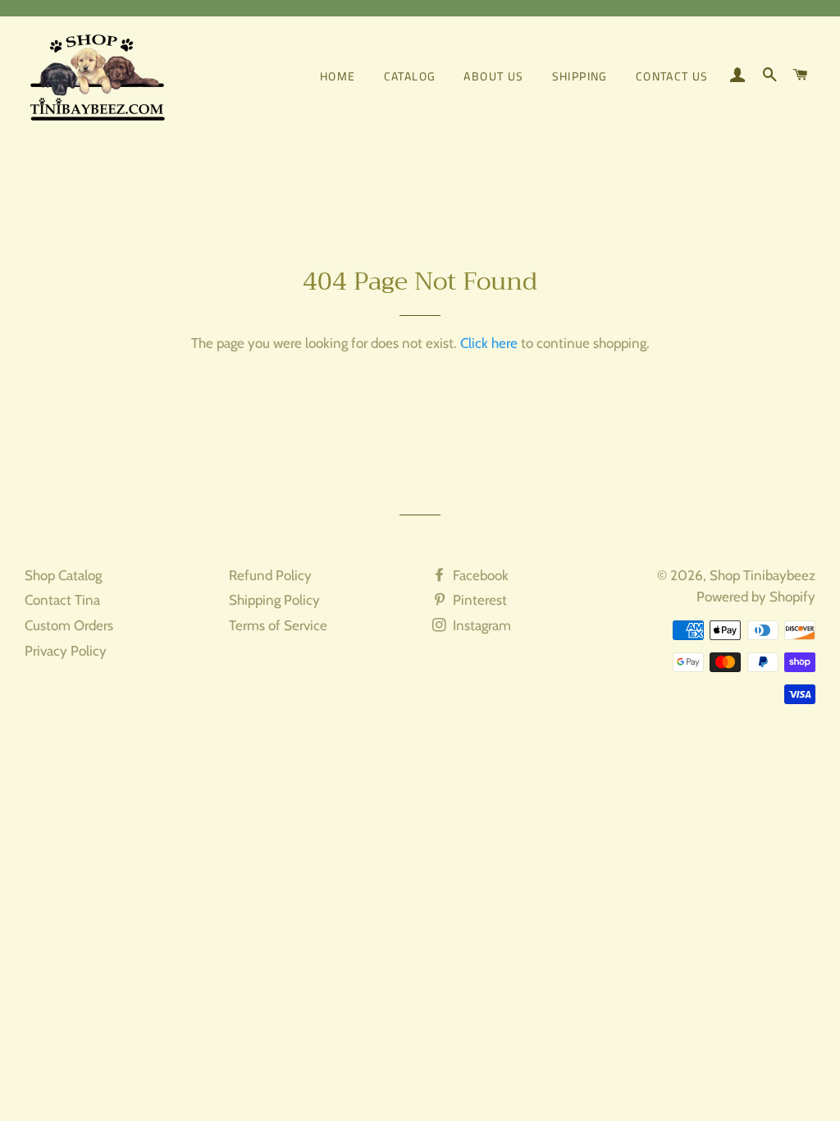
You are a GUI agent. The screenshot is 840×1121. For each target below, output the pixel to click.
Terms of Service (278, 625)
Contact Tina (62, 600)
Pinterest (478, 600)
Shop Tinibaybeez (762, 575)
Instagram (480, 625)
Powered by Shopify (755, 596)
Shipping (580, 76)
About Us (493, 76)
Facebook (479, 575)
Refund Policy (270, 575)
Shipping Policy (274, 600)
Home (338, 76)
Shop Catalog (63, 575)
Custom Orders (69, 625)
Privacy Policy (66, 651)
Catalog (410, 76)
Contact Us (672, 76)
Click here (489, 343)
